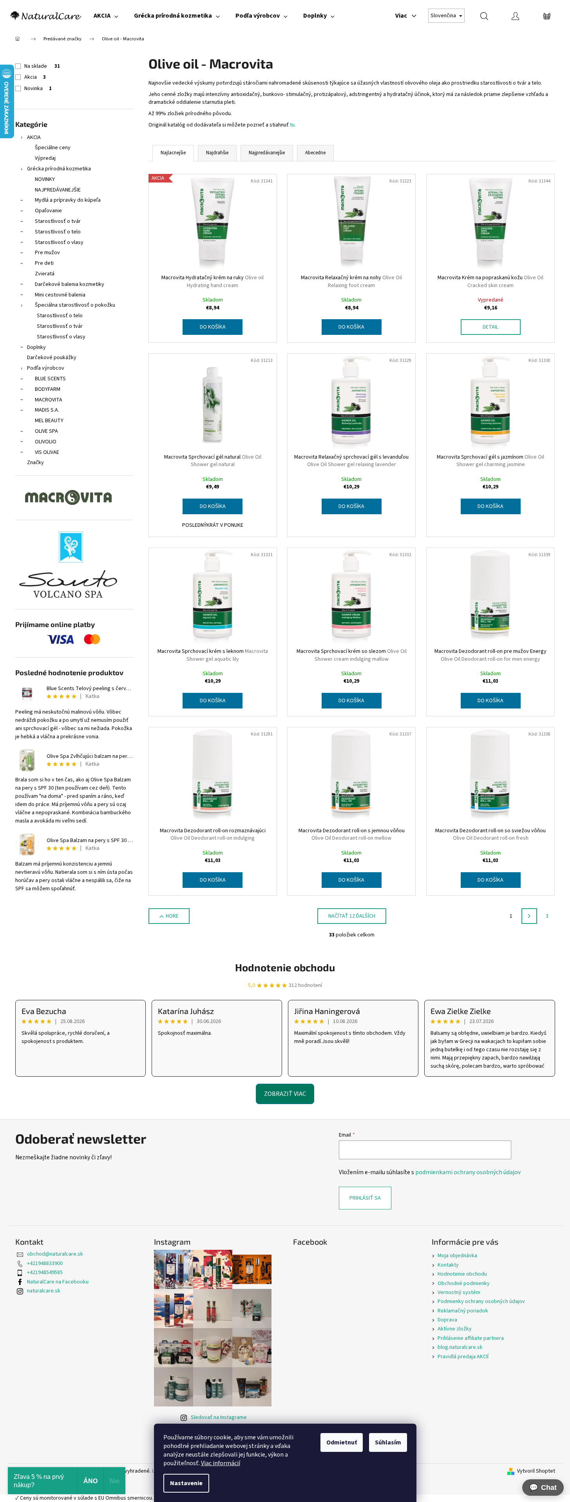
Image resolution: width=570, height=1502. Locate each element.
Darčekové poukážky (51, 357)
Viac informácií (220, 1463)
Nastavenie (186, 1483)
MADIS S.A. (47, 410)
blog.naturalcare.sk (460, 1347)
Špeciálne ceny (53, 148)
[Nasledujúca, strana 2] (529, 916)
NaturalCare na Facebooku (58, 1282)
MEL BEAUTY (49, 421)
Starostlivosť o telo (58, 232)
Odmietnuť (341, 1442)
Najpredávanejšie (267, 152)
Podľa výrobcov (45, 368)
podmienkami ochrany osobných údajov (468, 1172)
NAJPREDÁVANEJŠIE (58, 190)
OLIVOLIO (45, 442)
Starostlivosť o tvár (58, 221)
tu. (293, 125)
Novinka (38, 88)
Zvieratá (44, 274)
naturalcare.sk (43, 1291)
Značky (35, 462)
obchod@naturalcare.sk (55, 1254)
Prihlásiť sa (365, 1198)
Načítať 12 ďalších (351, 916)
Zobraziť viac (285, 1094)
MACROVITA (48, 400)
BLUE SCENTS (50, 379)
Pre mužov (47, 253)
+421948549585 (45, 1272)
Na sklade (42, 66)
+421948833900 (45, 1263)
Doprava (447, 1320)
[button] (543, 1487)
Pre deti (44, 263)
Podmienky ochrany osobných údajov (481, 1301)
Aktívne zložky (455, 1329)
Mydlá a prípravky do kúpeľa (68, 200)
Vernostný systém (459, 1292)
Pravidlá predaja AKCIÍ (463, 1357)
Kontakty (448, 1265)
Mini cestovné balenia (60, 295)
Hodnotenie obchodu (285, 967)
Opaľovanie (48, 211)
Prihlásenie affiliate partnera (471, 1338)
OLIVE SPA (46, 431)
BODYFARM (47, 389)
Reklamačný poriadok (463, 1311)
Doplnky (36, 347)
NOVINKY (45, 179)
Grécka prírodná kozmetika (59, 169)
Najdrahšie (217, 152)
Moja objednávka (457, 1256)
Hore (172, 916)
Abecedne (315, 152)
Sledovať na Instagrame (219, 1417)
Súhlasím (388, 1442)
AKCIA (34, 137)
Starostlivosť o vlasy (59, 242)
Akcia (35, 77)
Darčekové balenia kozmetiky (69, 284)
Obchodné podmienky (464, 1283)
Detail (490, 327)
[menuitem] (106, 15)
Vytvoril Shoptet (536, 1471)
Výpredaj (45, 158)
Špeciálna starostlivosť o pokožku (75, 305)
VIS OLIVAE (47, 452)
